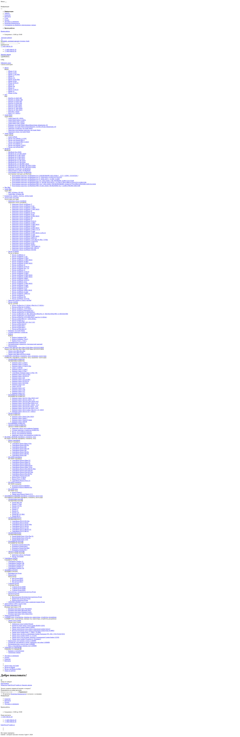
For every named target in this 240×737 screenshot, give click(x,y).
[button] (5, 31)
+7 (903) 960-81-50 (10, 51)
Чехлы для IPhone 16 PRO (12, 669)
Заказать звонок (6, 54)
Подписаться (23, 692)
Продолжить (5, 683)
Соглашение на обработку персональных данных (20, 25)
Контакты (7, 16)
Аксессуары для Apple (11, 665)
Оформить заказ (6, 63)
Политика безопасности (12, 23)
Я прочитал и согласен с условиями (22, 694)
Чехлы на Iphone (9, 667)
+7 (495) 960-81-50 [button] (6, 717)
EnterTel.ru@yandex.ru (8, 725)
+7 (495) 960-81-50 (10, 49)
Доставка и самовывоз (11, 21)
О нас (6, 18)
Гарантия (7, 15)
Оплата (6, 20)
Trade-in (6, 13)
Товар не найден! (10, 670)
